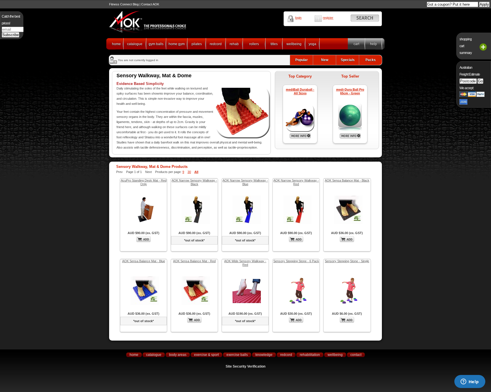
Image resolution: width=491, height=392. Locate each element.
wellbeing (293, 44)
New (324, 60)
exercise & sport (206, 355)
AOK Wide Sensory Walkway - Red (245, 262)
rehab (234, 44)
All (196, 172)
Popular (301, 60)
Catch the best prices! (11, 19)
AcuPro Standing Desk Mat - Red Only (144, 182)
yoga (312, 44)
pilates (197, 44)
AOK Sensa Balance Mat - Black (347, 180)
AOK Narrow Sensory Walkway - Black (194, 182)
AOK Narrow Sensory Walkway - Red (296, 182)
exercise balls (237, 355)
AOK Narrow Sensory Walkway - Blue (245, 182)
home (116, 44)
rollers (254, 44)
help (373, 44)
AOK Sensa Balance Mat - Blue (143, 261)
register (328, 17)
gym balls (156, 44)
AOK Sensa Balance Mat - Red (194, 261)
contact (355, 355)
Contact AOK (150, 4)
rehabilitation (310, 355)
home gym (176, 44)
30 (189, 172)
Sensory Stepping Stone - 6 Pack (296, 261)
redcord (216, 44)
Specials (348, 60)
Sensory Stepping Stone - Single (347, 261)
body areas (177, 355)
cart (356, 44)
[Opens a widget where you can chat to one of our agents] (469, 382)
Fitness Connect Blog (124, 4)
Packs (370, 60)
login (298, 17)
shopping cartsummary (465, 46)
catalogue (134, 44)
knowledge (263, 355)
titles (274, 44)
